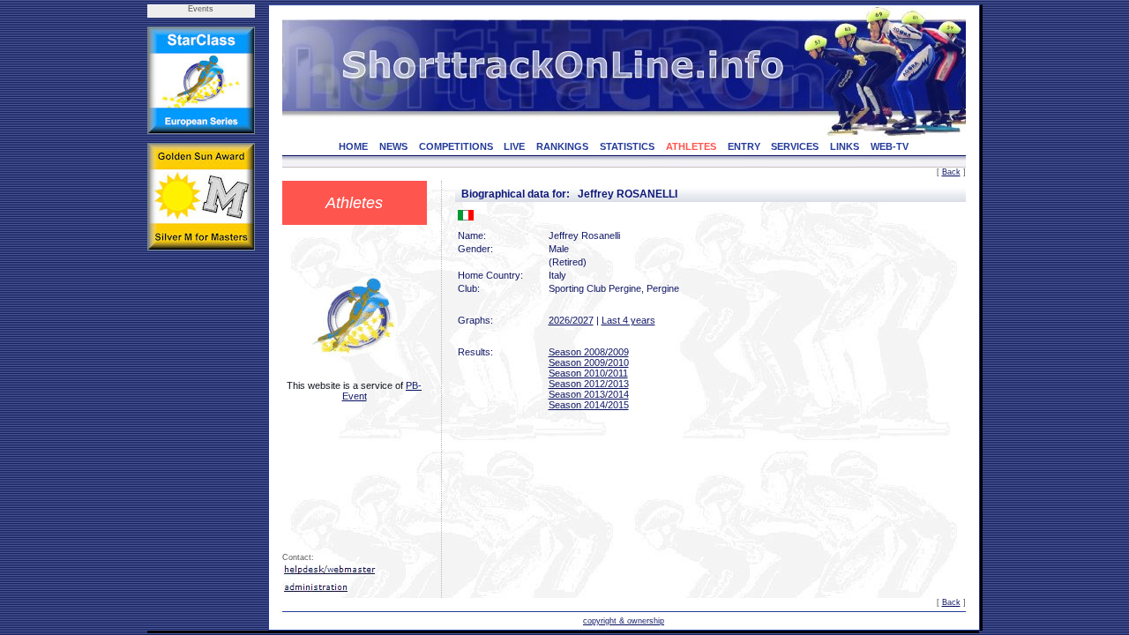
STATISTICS (627, 146)
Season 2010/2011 (588, 373)
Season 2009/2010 (589, 362)
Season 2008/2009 (589, 352)
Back (951, 172)
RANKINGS (562, 146)
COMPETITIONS (456, 146)
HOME (353, 146)
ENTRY (744, 146)
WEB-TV (889, 146)
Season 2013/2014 (589, 394)
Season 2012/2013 (589, 383)
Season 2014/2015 (589, 405)
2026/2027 (571, 320)
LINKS (844, 146)
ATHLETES (691, 146)
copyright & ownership (623, 620)
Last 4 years (628, 320)
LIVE (514, 146)
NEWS (393, 146)
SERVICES (795, 146)
